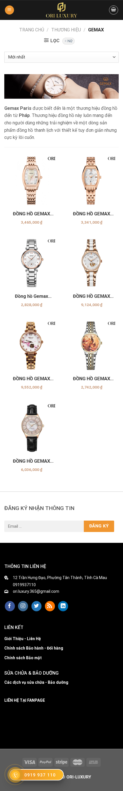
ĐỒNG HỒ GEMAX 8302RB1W (31, 461)
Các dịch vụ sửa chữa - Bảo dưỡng (36, 682)
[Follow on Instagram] (23, 606)
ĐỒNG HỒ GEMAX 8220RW (31, 379)
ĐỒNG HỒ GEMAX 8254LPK (91, 379)
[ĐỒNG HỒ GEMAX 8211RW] (91, 263)
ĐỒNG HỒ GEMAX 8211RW (91, 296)
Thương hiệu (66, 30)
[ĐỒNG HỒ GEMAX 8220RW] (31, 345)
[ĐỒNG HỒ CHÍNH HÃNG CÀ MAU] (61, 10)
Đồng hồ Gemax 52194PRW (31, 296)
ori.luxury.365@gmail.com (36, 591)
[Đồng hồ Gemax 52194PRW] (31, 263)
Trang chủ (31, 30)
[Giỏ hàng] (113, 10)
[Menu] (9, 10)
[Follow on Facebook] (10, 606)
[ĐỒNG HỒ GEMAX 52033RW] (91, 180)
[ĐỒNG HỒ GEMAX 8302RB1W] (31, 427)
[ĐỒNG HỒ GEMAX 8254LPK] (91, 345)
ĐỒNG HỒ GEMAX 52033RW (91, 214)
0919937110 (24, 584)
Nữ (70, 41)
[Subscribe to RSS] (50, 606)
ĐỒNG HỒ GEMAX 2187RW (31, 214)
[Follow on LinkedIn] (63, 606)
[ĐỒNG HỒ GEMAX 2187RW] (31, 180)
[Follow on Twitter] (36, 606)
